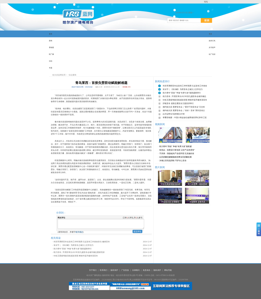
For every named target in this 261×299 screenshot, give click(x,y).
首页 (64, 75)
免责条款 (146, 270)
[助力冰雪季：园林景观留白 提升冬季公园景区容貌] (197, 178)
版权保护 (114, 270)
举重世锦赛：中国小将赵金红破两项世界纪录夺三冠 (184, 118)
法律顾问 (136, 270)
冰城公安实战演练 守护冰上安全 (173, 161)
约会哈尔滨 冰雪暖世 (170, 202)
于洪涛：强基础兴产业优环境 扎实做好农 (176, 153)
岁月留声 (212, 47)
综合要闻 (72, 75)
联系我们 (103, 270)
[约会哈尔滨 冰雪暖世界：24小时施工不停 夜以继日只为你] (170, 195)
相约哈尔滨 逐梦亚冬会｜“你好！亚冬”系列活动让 (184, 110)
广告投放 (125, 270)
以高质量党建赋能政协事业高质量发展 (175, 157)
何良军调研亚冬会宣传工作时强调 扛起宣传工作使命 (185, 86)
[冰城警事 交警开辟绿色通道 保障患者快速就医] (197, 195)
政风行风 (212, 41)
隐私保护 (157, 270)
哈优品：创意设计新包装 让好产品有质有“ (177, 150)
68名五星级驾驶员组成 (170, 184)
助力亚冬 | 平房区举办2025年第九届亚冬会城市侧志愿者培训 (79, 252)
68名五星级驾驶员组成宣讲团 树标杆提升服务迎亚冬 (76, 256)
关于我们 (93, 270)
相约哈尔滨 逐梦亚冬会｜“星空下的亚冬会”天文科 (184, 107)
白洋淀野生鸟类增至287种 (174, 114)
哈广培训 (212, 54)
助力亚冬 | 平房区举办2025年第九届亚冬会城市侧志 (184, 96)
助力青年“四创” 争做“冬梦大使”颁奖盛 (175, 146)
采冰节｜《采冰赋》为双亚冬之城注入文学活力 (74, 245)
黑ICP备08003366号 (121, 280)
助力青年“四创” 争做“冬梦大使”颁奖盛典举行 (73, 249)
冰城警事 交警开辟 (197, 202)
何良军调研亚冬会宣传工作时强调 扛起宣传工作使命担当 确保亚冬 (82, 242)
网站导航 (168, 270)
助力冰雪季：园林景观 (197, 184)
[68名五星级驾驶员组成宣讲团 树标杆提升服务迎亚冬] (170, 178)
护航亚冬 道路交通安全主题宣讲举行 (178, 103)
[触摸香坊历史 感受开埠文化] (170, 135)
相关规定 (79, 232)
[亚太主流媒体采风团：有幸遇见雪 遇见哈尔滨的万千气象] (198, 135)
